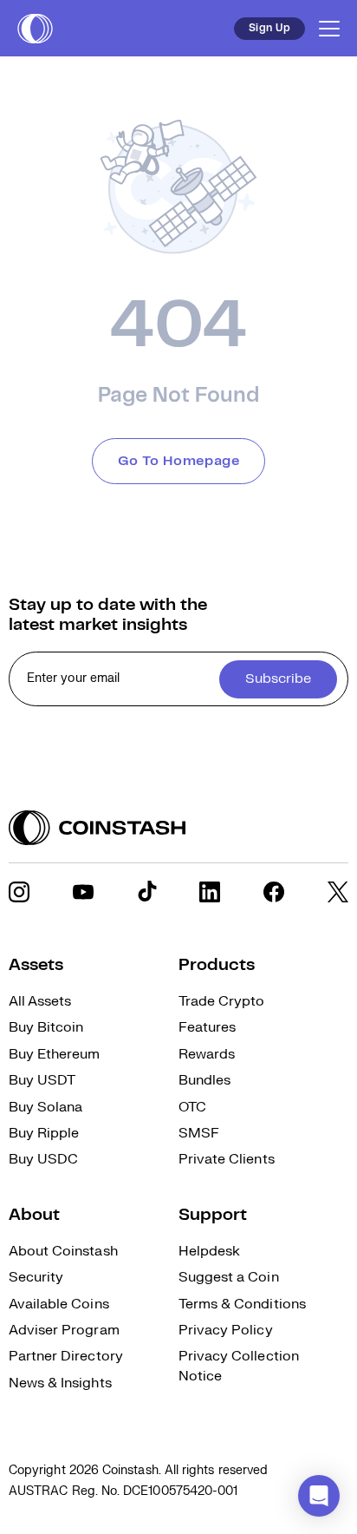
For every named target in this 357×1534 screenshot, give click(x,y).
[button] (319, 1496)
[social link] (19, 892)
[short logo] (35, 28)
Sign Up (269, 28)
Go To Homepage (179, 461)
